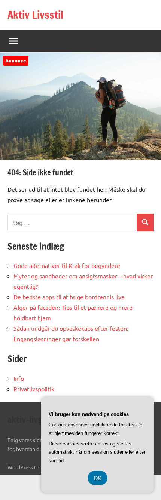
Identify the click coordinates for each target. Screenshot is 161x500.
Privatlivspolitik (33, 388)
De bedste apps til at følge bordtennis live (69, 296)
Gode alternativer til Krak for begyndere (66, 265)
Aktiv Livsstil (35, 14)
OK (97, 477)
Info (18, 378)
